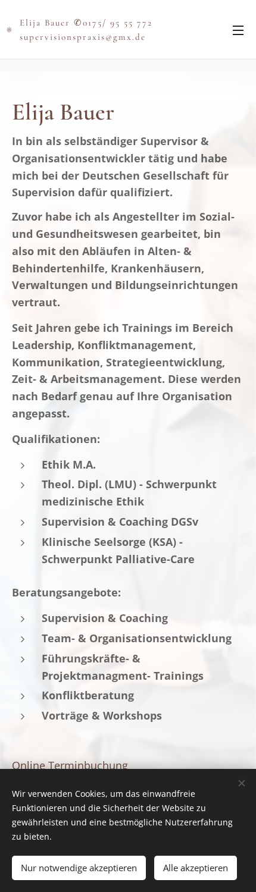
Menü (238, 30)
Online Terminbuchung (70, 765)
